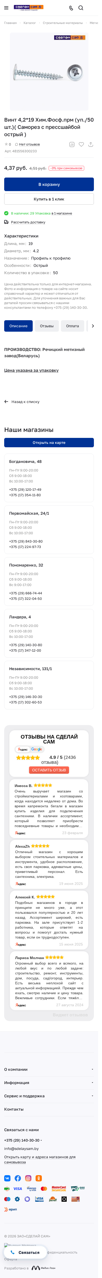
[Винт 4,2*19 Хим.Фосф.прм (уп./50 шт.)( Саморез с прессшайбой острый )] (49, 72)
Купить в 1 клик (49, 199)
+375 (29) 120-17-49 (25, 489)
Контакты (14, 1109)
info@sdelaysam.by (21, 1148)
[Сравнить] (72, 144)
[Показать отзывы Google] (36, 749)
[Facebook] (18, 1178)
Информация (16, 1082)
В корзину (49, 184)
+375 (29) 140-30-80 (25, 645)
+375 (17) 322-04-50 (25, 598)
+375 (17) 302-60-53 (25, 702)
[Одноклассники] (39, 1178)
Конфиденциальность (59, 1252)
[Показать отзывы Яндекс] (22, 749)
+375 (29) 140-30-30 (21, 1140)
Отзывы (47, 326)
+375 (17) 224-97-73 (25, 547)
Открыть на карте (49, 442)
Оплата (72, 326)
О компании (15, 1069)
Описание (18, 326)
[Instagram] (28, 1178)
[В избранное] (81, 144)
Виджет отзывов (70, 1015)
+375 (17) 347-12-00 (25, 650)
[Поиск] (80, 7)
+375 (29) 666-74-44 (25, 593)
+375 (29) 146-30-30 (25, 697)
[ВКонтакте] (7, 1178)
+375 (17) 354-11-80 (25, 495)
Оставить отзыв (49, 770)
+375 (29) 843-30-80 (26, 541)
